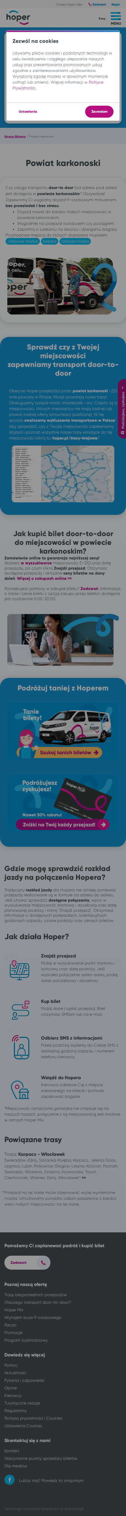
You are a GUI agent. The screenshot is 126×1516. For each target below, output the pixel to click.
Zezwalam (99, 111)
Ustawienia (28, 111)
